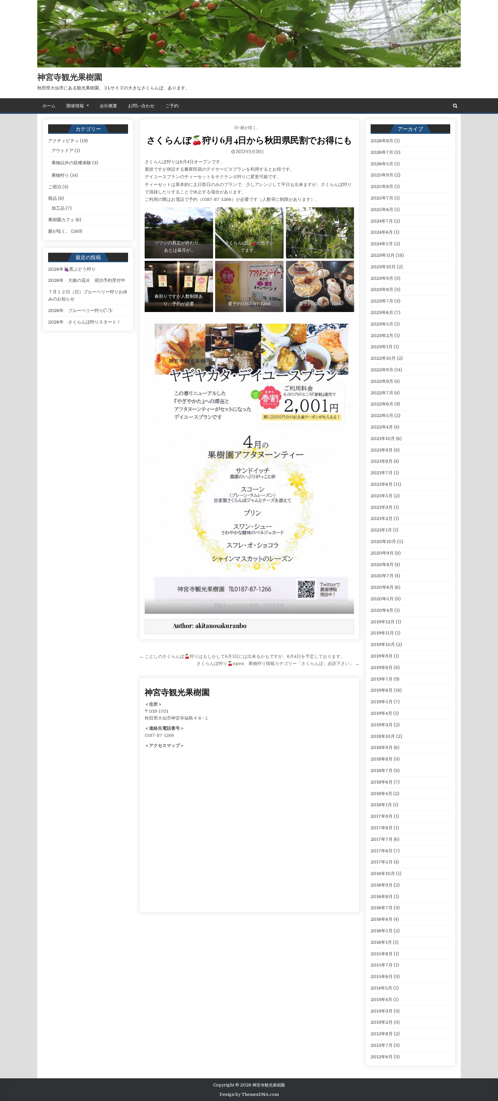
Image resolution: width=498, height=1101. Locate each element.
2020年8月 (382, 564)
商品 (52, 198)
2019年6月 (382, 690)
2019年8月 (382, 667)
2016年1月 (381, 942)
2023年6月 (382, 312)
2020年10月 (383, 541)
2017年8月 (382, 827)
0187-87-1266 (159, 735)
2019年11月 (382, 633)
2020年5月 (382, 598)
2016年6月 (382, 919)
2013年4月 (381, 999)
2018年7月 (382, 770)
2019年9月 (382, 656)
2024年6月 (382, 232)
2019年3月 (382, 724)
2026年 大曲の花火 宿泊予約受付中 (86, 280)
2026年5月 (382, 163)
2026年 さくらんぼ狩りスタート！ (84, 322)
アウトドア (62, 150)
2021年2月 (382, 518)
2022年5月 (382, 415)
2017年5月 (382, 862)
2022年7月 (382, 392)
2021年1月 (381, 530)
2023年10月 (383, 266)
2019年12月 (383, 621)
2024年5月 (382, 243)
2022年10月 (383, 358)
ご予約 (172, 105)
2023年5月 (382, 324)
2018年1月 (381, 804)
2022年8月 (382, 381)
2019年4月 (381, 713)
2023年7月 (382, 301)
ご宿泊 (54, 186)
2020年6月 (382, 587)
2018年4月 (381, 793)
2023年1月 (382, 346)
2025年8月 (382, 186)
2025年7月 (382, 198)
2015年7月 (382, 965)
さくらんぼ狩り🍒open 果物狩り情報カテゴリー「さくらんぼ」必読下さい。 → (277, 663)
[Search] (455, 105)
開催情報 (75, 105)
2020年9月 (382, 553)
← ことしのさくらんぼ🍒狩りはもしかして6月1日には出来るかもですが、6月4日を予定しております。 (242, 656)
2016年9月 (382, 885)
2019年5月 (382, 701)
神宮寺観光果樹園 (69, 76)
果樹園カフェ (61, 219)
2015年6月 (382, 976)
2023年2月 (382, 335)
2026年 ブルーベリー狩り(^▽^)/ (80, 310)
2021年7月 (382, 472)
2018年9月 (382, 747)
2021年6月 (382, 484)
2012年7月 (382, 1045)
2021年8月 (382, 461)
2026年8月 (382, 140)
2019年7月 (382, 679)
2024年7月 (382, 221)
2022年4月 (382, 427)
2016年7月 (382, 907)
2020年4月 (382, 610)
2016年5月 (382, 930)
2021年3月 (382, 507)
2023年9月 (382, 278)
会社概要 (108, 105)
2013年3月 (382, 1011)
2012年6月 (382, 1056)
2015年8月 (382, 953)
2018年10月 (383, 736)
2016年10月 (383, 873)
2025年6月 (382, 209)
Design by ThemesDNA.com (249, 1094)
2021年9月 (382, 450)
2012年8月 (382, 1033)
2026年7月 (382, 152)
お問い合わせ (141, 105)
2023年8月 (382, 289)
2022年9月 (382, 369)
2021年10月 (383, 438)
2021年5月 (382, 495)
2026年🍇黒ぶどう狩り (72, 269)
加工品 (58, 208)
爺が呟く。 (250, 127)
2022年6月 (382, 404)
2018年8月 (382, 759)
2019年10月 (383, 644)
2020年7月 (382, 575)
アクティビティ (63, 140)
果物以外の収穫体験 (71, 162)
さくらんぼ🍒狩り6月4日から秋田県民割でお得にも (249, 140)
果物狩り (60, 175)
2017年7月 (382, 839)
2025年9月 (382, 175)
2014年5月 (381, 988)
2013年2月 (382, 1022)
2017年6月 (382, 850)
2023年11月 (383, 255)
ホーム (49, 105)
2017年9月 (382, 816)
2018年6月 (382, 782)
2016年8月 (382, 896)
